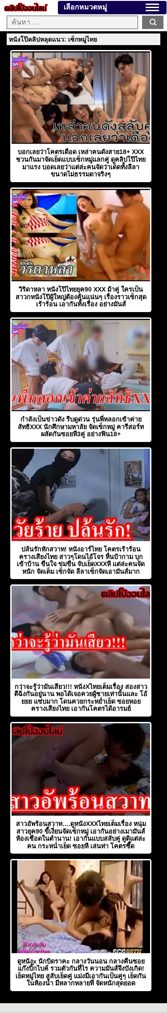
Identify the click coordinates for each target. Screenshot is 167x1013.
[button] (152, 7)
